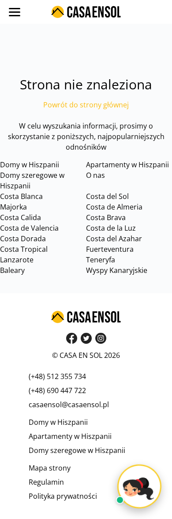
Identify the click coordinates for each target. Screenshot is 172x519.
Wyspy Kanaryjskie (116, 270)
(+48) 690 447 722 (57, 390)
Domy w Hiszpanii (29, 164)
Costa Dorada (23, 238)
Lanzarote (17, 260)
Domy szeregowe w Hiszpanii (77, 450)
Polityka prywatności (63, 496)
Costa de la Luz (111, 228)
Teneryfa (100, 260)
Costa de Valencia (29, 228)
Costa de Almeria (114, 207)
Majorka (13, 207)
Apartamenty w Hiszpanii (127, 164)
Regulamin (46, 482)
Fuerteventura (110, 249)
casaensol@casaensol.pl (69, 404)
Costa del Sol (107, 196)
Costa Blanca (21, 196)
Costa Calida (20, 217)
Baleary (12, 270)
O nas (95, 175)
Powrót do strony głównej (86, 105)
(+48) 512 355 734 (57, 376)
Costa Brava (106, 217)
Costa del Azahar (114, 238)
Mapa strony (50, 468)
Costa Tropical (24, 249)
